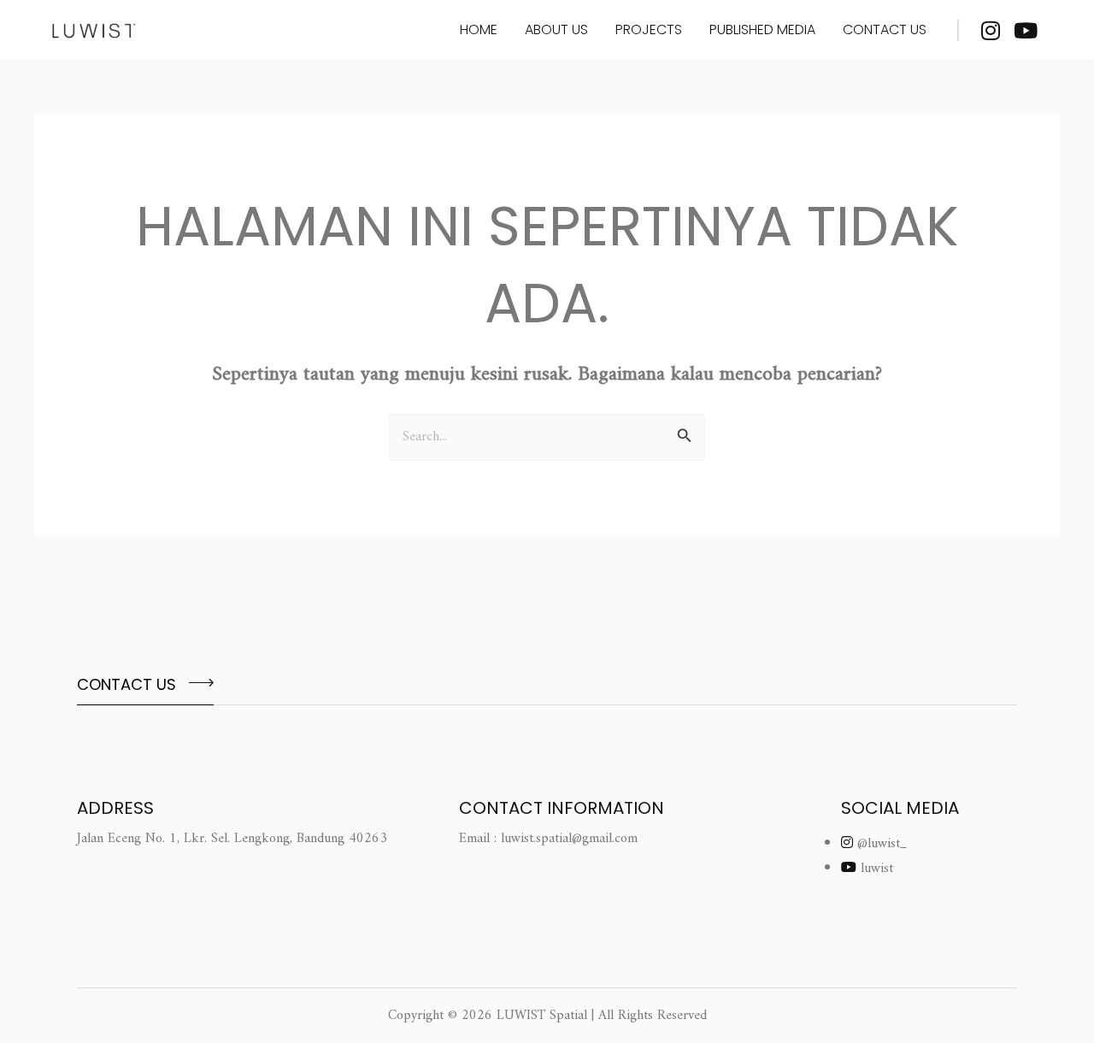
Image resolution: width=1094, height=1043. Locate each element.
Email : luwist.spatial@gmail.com (548, 839)
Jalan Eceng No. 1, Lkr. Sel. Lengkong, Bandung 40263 (232, 839)
